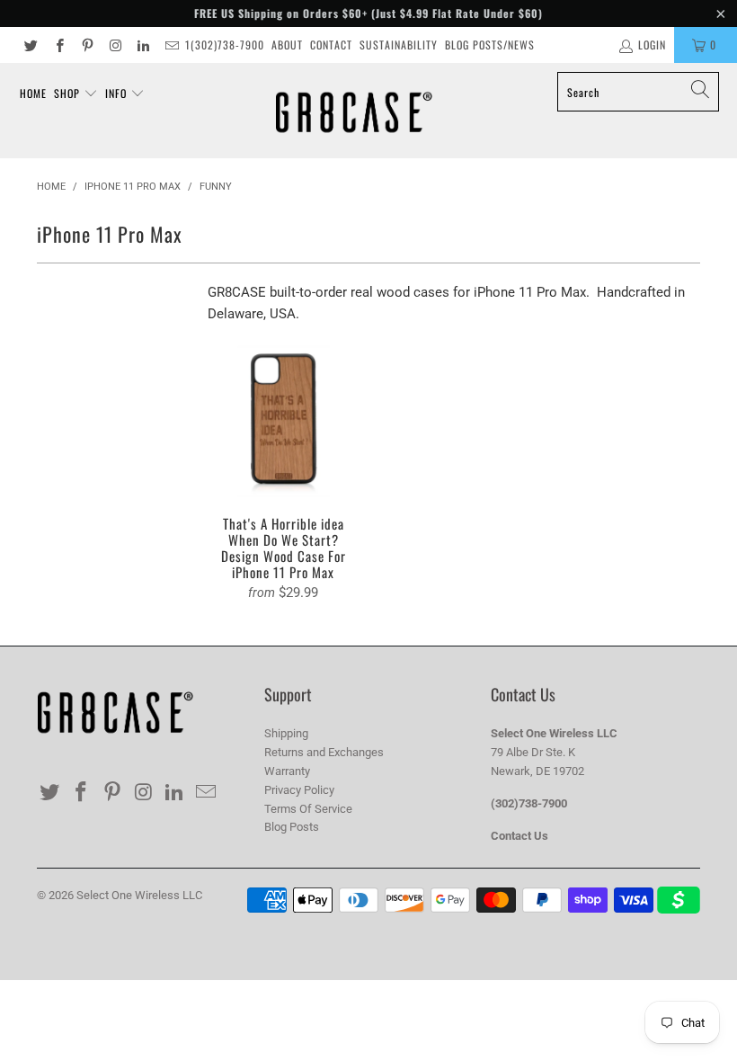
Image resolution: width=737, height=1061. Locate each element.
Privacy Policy (299, 790)
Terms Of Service (308, 809)
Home (33, 93)
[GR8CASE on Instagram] (114, 45)
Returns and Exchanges (324, 752)
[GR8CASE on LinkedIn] (142, 45)
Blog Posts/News (490, 44)
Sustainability (399, 44)
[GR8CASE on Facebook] (58, 45)
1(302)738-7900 (224, 44)
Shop (69, 93)
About (287, 44)
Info (117, 93)
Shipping (286, 733)
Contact (331, 44)
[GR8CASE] (353, 110)
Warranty (287, 771)
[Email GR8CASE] (170, 45)
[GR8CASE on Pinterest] (86, 45)
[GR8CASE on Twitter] (30, 45)
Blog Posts (291, 827)
